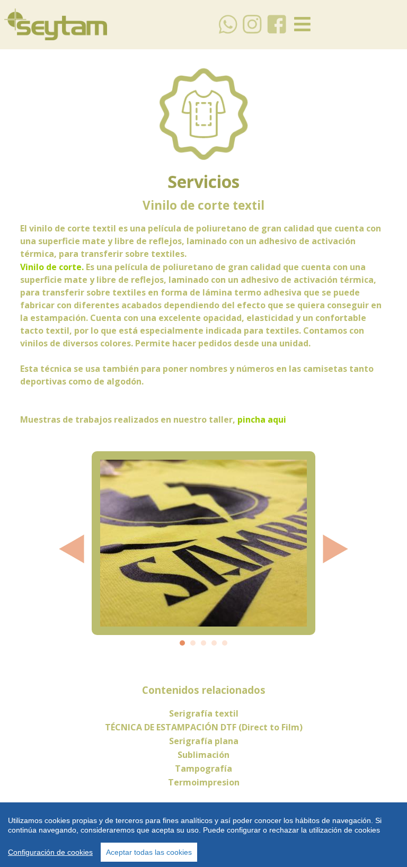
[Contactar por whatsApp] (228, 32)
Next (336, 549)
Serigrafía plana (203, 741)
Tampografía (203, 768)
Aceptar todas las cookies (149, 852)
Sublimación (203, 755)
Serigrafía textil (203, 713)
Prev (71, 549)
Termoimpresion (204, 782)
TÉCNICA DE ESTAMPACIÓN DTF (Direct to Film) (204, 727)
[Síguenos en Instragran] (252, 32)
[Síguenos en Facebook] (276, 32)
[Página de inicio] (55, 37)
